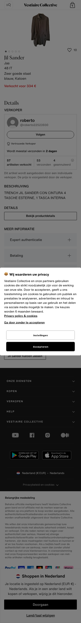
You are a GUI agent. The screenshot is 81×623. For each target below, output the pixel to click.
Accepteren (40, 346)
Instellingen (40, 335)
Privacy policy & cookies (20, 316)
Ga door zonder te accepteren (24, 322)
